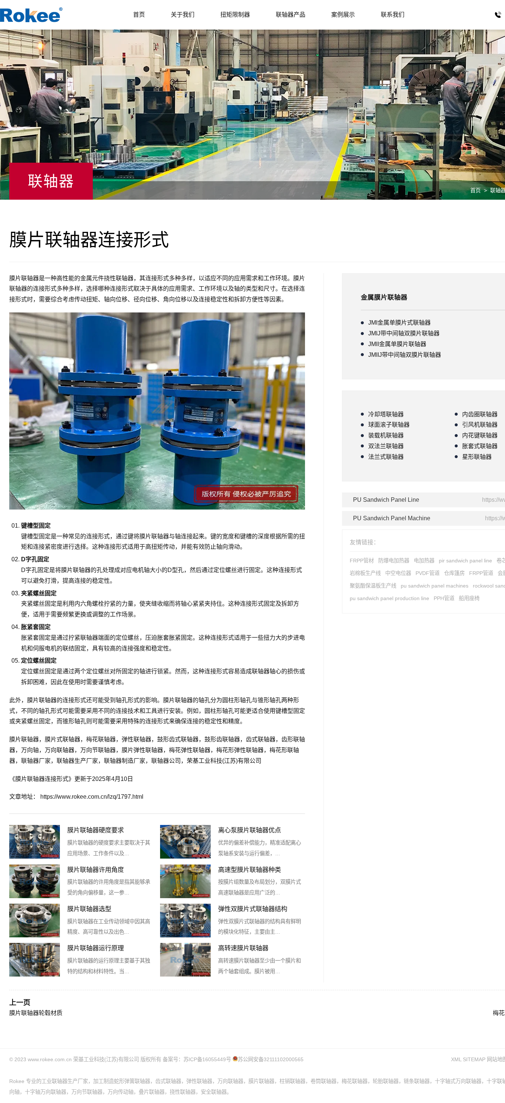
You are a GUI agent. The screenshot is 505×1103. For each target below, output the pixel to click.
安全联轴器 (214, 1092)
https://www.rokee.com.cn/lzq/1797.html (91, 797)
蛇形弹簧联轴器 (132, 1081)
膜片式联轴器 (62, 739)
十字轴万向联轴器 (45, 1092)
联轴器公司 (166, 761)
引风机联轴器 (480, 425)
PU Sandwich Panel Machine (391, 518)
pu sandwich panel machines (434, 586)
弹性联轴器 (136, 739)
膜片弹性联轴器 (142, 750)
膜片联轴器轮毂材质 (35, 1013)
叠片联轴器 (152, 1092)
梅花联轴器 (101, 739)
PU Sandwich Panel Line (386, 500)
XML (456, 1059)
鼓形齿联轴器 (222, 739)
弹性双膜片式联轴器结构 (252, 909)
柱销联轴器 (292, 1081)
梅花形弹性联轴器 (240, 750)
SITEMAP (474, 1059)
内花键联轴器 (480, 435)
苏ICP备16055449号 (207, 1059)
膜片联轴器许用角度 (95, 869)
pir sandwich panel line (465, 561)
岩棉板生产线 (365, 573)
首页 (139, 14)
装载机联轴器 (386, 435)
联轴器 (31, 15)
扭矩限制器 (235, 14)
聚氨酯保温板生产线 (373, 586)
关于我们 (182, 14)
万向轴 (30, 750)
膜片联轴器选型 (89, 909)
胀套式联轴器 (480, 446)
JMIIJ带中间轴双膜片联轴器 (404, 355)
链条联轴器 (417, 1081)
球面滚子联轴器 (389, 425)
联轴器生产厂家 (77, 761)
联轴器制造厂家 (124, 761)
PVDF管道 (428, 573)
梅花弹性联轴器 (189, 750)
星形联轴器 (477, 457)
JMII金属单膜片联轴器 (397, 344)
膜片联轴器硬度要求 (95, 830)
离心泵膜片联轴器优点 (249, 830)
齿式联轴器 (260, 739)
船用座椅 (469, 598)
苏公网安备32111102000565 (271, 1059)
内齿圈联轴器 (480, 414)
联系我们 (392, 14)
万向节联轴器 (98, 750)
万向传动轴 (120, 1092)
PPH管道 (444, 598)
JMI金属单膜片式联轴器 (399, 322)
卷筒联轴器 (323, 1081)
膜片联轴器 (154, 536)
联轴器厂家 (36, 761)
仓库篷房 (454, 573)
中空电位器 (398, 573)
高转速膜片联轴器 (243, 948)
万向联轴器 (59, 750)
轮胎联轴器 (386, 1081)
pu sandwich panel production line (389, 598)
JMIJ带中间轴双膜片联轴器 (404, 333)
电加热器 (424, 561)
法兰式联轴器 (386, 457)
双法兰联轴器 (386, 446)
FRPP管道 (481, 573)
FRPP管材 (362, 561)
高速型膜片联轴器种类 (249, 869)
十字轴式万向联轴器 (458, 1081)
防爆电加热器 (393, 561)
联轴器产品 (290, 14)
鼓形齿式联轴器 (178, 739)
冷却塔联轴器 (386, 414)
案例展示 (343, 14)
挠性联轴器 (183, 1092)
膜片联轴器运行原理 (95, 948)
